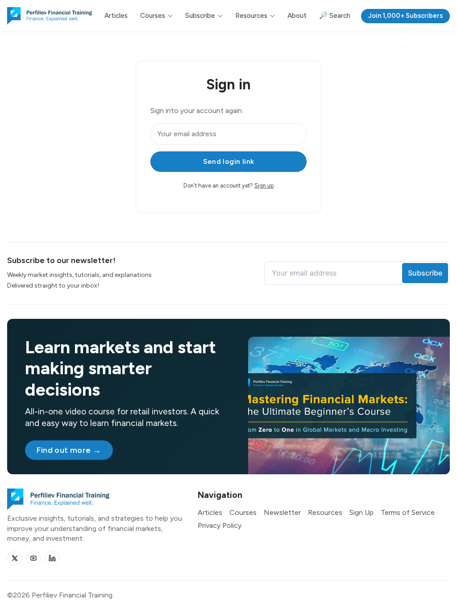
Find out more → (69, 450)
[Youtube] (33, 558)
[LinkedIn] (52, 558)
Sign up (264, 185)
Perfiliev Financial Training (72, 595)
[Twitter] (14, 558)
